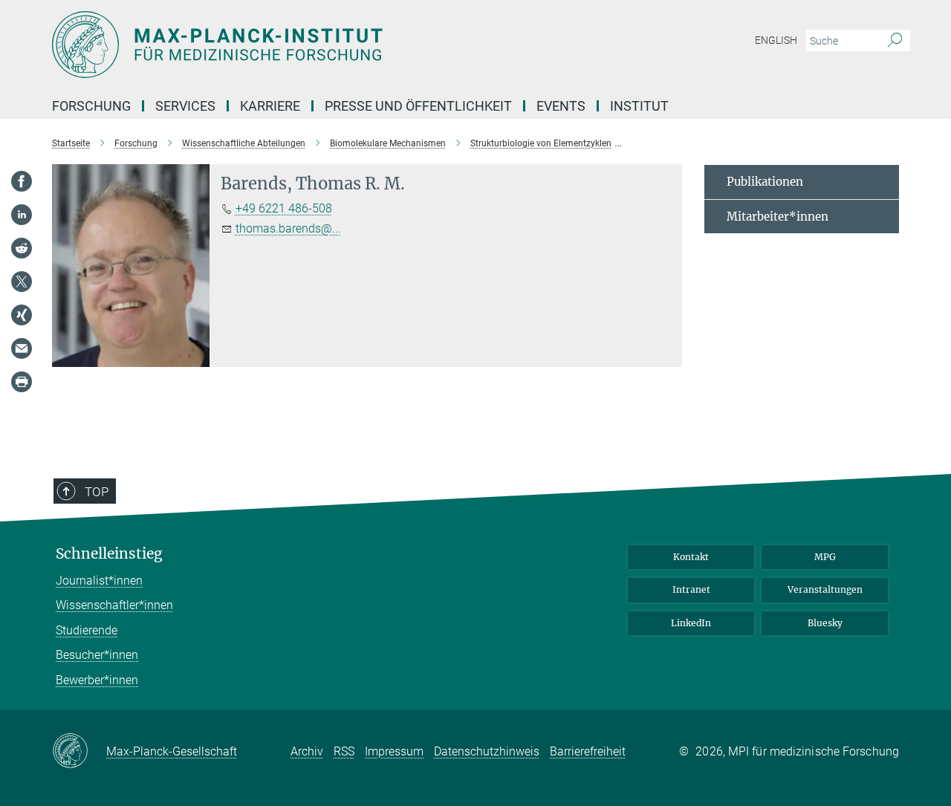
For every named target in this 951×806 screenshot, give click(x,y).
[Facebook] (21, 181)
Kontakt (691, 556)
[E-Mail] (21, 348)
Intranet (691, 589)
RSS (344, 751)
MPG (825, 556)
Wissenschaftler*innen (114, 605)
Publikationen (765, 182)
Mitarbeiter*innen (777, 216)
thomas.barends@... (288, 228)
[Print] (21, 382)
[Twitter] (21, 281)
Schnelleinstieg (109, 553)
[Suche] (895, 40)
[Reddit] (21, 248)
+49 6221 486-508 (284, 208)
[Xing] (21, 315)
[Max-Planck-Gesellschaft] (79, 752)
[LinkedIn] (21, 215)
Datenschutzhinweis (486, 751)
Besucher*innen (97, 655)
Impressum (394, 751)
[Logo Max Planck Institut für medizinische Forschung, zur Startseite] (330, 44)
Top (96, 491)
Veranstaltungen (825, 589)
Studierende (86, 630)
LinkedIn (691, 622)
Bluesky (825, 622)
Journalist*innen (99, 580)
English (776, 40)
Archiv (307, 751)
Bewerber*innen (97, 680)
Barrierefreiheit (588, 751)
